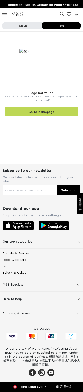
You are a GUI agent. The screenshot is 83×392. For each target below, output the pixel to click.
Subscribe (68, 190)
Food (61, 25)
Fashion (22, 25)
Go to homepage (41, 112)
